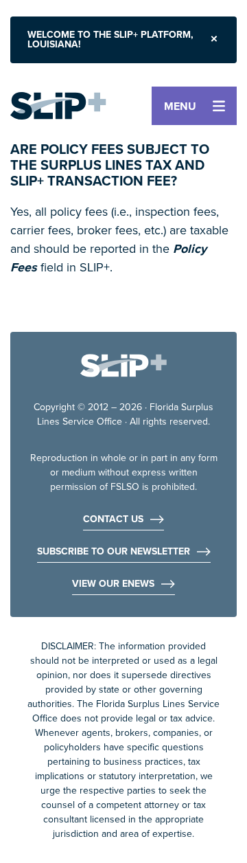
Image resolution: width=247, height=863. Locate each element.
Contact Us (113, 520)
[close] (214, 40)
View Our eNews (113, 585)
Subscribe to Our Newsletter (113, 553)
